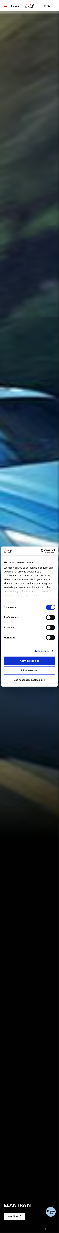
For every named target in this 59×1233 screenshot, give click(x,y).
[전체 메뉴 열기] (5, 5)
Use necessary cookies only (29, 679)
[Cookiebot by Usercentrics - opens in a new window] (41, 551)
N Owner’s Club (50, 1212)
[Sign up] (54, 5)
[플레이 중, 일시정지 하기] (45, 1229)
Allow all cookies (29, 660)
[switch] (50, 617)
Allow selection (29, 670)
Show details (41, 650)
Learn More (12, 1216)
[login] (54, 5)
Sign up (15, 6)
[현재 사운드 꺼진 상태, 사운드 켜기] (39, 1229)
